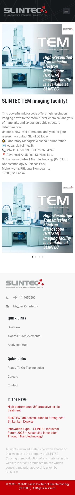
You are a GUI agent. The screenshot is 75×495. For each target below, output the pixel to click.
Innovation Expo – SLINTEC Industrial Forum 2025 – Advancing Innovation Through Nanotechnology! (33, 432)
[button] (66, 11)
